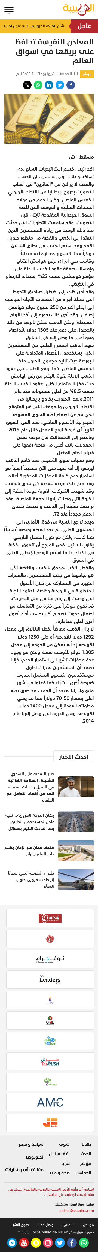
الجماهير (83, 1173)
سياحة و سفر (31, 1144)
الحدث (86, 1153)
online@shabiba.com (76, 1210)
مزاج (66, 1163)
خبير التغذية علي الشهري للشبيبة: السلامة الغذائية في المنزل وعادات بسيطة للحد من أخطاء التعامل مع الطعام (30, 786)
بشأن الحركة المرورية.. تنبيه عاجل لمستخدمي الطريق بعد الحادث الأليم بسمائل (32, 26)
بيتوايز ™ (24, 1232)
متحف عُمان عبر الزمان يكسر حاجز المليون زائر (29, 850)
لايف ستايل (59, 1153)
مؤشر (86, 74)
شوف (64, 1144)
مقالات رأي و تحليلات (24, 1169)
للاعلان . (68, 1225)
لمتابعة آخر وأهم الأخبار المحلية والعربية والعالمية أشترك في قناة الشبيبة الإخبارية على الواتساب (51, 1192)
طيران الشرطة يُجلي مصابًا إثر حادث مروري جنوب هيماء (31, 879)
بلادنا (86, 1144)
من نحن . (87, 1225)
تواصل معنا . (45, 1225)
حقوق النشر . (20, 1225)
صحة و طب (60, 1173)
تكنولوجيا (35, 1157)
